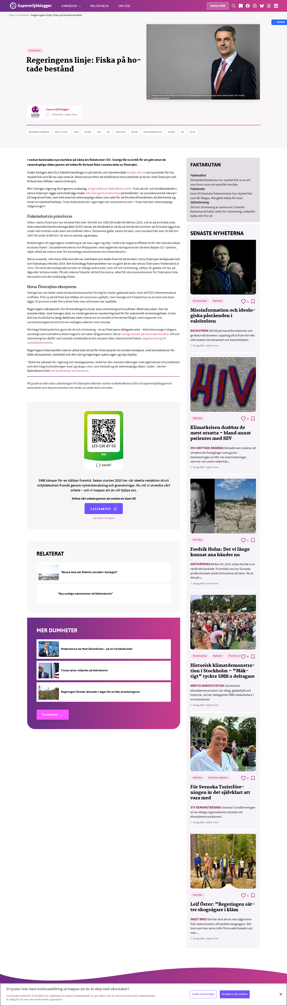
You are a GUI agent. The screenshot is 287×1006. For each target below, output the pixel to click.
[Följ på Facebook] (248, 6)
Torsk (192, 131)
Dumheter (23, 15)
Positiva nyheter (238, 656)
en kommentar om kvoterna (70, 371)
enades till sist (136, 172)
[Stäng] (280, 994)
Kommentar (200, 301)
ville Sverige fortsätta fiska (103, 193)
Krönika (197, 540)
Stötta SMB (217, 6)
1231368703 (100, 509)
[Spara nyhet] (253, 301)
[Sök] (234, 6)
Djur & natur (61, 131)
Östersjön (121, 131)
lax (108, 131)
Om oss (124, 6)
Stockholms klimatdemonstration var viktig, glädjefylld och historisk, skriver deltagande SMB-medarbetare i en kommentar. (222, 692)
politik (134, 131)
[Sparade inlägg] (241, 6)
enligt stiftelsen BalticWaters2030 (109, 189)
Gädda (87, 131)
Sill (182, 131)
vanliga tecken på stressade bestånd (145, 334)
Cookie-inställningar (203, 994)
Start (12, 15)
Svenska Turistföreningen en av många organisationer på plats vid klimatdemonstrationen (222, 812)
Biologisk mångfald (39, 131)
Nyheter (217, 301)
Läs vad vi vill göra (103, 518)
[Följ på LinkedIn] (276, 6)
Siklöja (171, 131)
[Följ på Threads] (269, 6)
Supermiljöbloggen (57, 110)
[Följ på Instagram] (255, 6)
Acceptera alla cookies (235, 994)
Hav (99, 131)
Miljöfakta (99, 6)
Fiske (76, 131)
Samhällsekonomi (152, 131)
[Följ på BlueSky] (262, 6)
